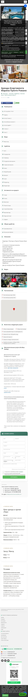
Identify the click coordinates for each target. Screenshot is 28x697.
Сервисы (3, 624)
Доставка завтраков (13, 368)
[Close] (25, 5)
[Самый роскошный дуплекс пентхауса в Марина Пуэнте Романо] (13, 12)
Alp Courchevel (4, 636)
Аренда (2, 617)
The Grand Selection (5, 633)
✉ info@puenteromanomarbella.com (8, 657)
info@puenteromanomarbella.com (14, 494)
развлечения (7, 392)
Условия (21, 471)
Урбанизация (3, 627)
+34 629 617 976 (11, 655)
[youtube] (8, 660)
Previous (1, 80)
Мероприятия (3, 622)
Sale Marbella (3, 635)
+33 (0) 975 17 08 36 (11, 653)
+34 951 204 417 (11, 651)
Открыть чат (14, 682)
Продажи (3, 619)
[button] (14, 309)
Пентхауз (5, 93)
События (3, 626)
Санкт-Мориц (3, 638)
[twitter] (5, 660)
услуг (5, 388)
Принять (5, 695)
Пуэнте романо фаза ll (10, 95)
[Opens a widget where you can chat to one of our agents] (23, 694)
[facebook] (2, 660)
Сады (2, 629)
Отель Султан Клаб (4, 640)
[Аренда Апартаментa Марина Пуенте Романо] (14, 72)
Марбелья (17, 93)
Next (26, 80)
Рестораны (3, 620)
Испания (11, 93)
